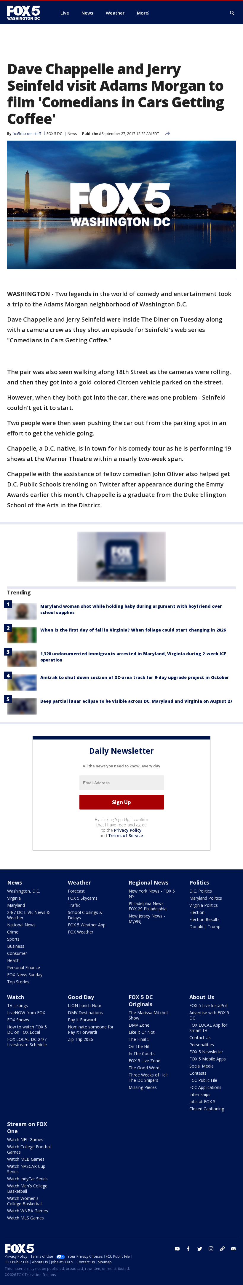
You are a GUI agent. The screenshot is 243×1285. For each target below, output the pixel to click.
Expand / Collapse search (232, 13)
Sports (13, 939)
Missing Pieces (143, 1087)
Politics (199, 882)
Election (196, 912)
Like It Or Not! (142, 1032)
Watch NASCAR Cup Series (26, 1168)
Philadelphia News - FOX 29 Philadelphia (148, 906)
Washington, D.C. (23, 891)
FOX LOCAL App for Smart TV (208, 1027)
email (233, 1249)
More (142, 13)
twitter (199, 1249)
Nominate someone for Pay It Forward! (90, 1029)
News (72, 133)
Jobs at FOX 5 (202, 1101)
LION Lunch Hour (84, 1005)
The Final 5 (139, 1039)
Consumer (17, 953)
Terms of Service (125, 835)
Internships (199, 1094)
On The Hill (139, 1046)
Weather (79, 882)
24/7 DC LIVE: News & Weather (28, 914)
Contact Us (200, 1037)
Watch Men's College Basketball (27, 1188)
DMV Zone (139, 1025)
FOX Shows (18, 1019)
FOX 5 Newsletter (206, 1052)
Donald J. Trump (204, 926)
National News (21, 925)
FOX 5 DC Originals (141, 1000)
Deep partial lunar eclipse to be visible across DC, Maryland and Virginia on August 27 (136, 701)
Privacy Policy (128, 830)
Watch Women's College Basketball (24, 1200)
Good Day (81, 997)
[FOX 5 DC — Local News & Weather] (26, 13)
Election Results (204, 919)
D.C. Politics (200, 891)
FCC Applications (205, 1087)
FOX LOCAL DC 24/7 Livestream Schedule (27, 1041)
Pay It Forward (82, 1019)
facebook (188, 1249)
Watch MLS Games (25, 1218)
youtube (177, 1249)
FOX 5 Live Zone (144, 1060)
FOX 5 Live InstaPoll (208, 1005)
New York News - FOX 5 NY (152, 893)
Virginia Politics (203, 905)
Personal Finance (23, 967)
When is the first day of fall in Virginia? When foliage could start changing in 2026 (133, 630)
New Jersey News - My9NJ (147, 918)
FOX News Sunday (24, 974)
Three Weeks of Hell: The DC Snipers (148, 1077)
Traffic (74, 905)
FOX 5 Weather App (86, 925)
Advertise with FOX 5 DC (209, 1015)
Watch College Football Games (29, 1149)
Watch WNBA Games (27, 1211)
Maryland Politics (205, 898)
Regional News (148, 882)
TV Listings (17, 1005)
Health (13, 960)
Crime (12, 932)
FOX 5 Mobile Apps (207, 1059)
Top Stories (18, 982)
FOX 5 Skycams (82, 898)
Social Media (201, 1066)
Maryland (16, 905)
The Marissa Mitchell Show (148, 1015)
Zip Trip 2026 (80, 1039)
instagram (211, 1249)
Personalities (201, 1044)
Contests (198, 1073)
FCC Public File (203, 1080)
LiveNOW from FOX (26, 1012)
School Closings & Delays (85, 914)
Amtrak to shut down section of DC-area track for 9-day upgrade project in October (134, 677)
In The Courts (142, 1053)
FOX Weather (80, 932)
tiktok (222, 1249)
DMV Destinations (85, 1012)
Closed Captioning (206, 1108)
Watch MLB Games (25, 1159)
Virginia (14, 898)
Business (15, 946)
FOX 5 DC (54, 133)
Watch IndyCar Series (27, 1178)
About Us (201, 997)
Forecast (76, 891)
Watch (15, 997)
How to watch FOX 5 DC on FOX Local (27, 1029)
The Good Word (144, 1068)
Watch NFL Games (25, 1139)
